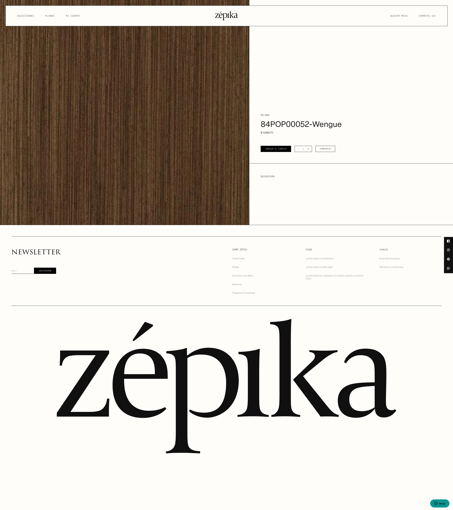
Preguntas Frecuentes (243, 292)
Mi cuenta (73, 15)
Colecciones (25, 15)
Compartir (325, 149)
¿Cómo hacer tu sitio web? (319, 266)
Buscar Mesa (399, 15)
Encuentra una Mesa (242, 275)
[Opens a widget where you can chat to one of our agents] (439, 503)
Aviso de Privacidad (389, 258)
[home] (226, 15)
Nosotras (236, 284)
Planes (50, 15)
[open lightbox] (124, 112)
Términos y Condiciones (391, 266)
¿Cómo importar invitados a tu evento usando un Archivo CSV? (334, 277)
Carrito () (427, 15)
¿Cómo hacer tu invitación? (320, 258)
